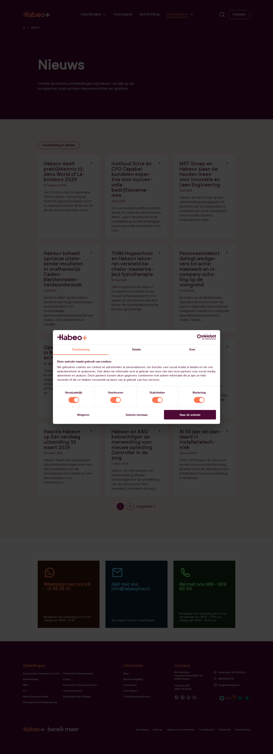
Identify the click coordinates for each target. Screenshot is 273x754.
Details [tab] (136, 349)
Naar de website (190, 414)
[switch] (115, 400)
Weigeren (83, 414)
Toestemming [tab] (81, 349)
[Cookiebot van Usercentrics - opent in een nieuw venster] (199, 337)
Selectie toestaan (137, 414)
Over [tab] (192, 349)
